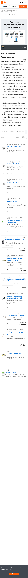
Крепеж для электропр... (12, 275)
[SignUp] (22, 2)
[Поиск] (17, 2)
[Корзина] (25, 2)
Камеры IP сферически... (12, 162)
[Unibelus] (5, 2)
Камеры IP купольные (12, 144)
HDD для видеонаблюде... (11, 369)
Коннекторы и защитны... (12, 329)
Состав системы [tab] (9, 132)
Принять (14, 574)
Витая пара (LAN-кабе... (12, 217)
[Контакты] (20, 2)
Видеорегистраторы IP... (12, 198)
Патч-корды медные (11, 313)
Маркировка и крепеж (12, 350)
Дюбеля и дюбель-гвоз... (12, 255)
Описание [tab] (22, 132)
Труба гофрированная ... (10, 237)
